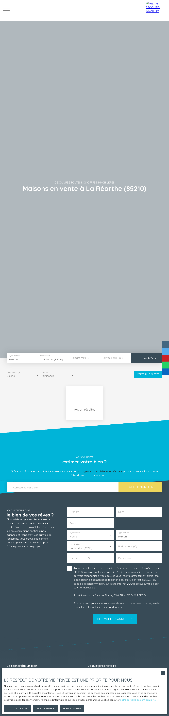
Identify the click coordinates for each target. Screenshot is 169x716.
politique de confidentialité (107, 607)
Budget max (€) (81, 357)
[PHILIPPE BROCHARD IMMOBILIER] (156, 10)
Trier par (45, 372)
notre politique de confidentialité (138, 699)
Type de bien (14, 355)
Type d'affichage (13, 372)
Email (73, 523)
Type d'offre (75, 533)
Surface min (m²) (113, 357)
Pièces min (124, 558)
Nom (121, 511)
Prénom (74, 511)
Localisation (45, 355)
